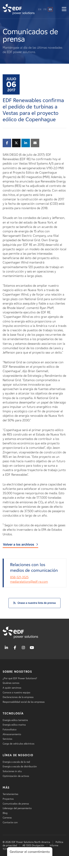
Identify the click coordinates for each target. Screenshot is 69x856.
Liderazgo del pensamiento (17, 808)
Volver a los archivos (18, 544)
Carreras (7, 817)
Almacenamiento (12, 734)
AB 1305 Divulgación (33, 845)
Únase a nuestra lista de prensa (37, 603)
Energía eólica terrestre (15, 720)
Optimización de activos (16, 776)
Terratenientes (10, 794)
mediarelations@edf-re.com (29, 582)
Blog (5, 813)
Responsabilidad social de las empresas (24, 701)
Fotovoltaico (9, 729)
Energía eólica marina (14, 724)
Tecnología (13, 713)
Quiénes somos (11, 683)
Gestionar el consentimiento (30, 852)
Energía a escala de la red (16, 761)
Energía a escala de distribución (20, 766)
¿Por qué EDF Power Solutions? (20, 678)
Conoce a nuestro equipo (16, 692)
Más (6, 787)
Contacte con (10, 822)
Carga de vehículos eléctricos (18, 743)
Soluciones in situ (12, 771)
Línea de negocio (18, 755)
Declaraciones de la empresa (18, 697)
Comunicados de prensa (16, 803)
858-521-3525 (19, 577)
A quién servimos (12, 687)
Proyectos (8, 798)
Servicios (7, 738)
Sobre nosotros (17, 671)
